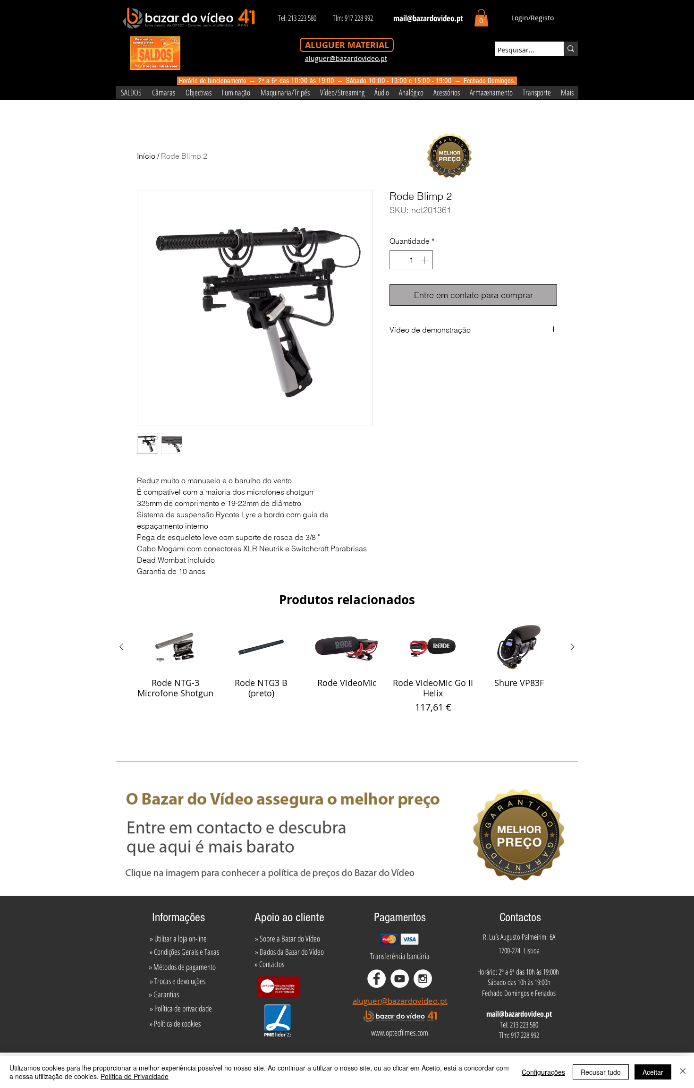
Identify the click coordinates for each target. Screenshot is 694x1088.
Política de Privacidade (135, 1076)
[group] (347, 674)
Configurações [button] (543, 1072)
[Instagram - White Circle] (423, 978)
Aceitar (653, 1072)
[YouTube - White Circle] (399, 978)
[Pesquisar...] (571, 49)
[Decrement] (397, 260)
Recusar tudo (601, 1072)
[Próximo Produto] (572, 646)
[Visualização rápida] (175, 647)
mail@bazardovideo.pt (519, 1014)
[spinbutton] (411, 260)
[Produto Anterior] (121, 646)
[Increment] (425, 260)
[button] (481, 17)
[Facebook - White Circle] (376, 978)
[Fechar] (682, 1071)
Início (146, 156)
